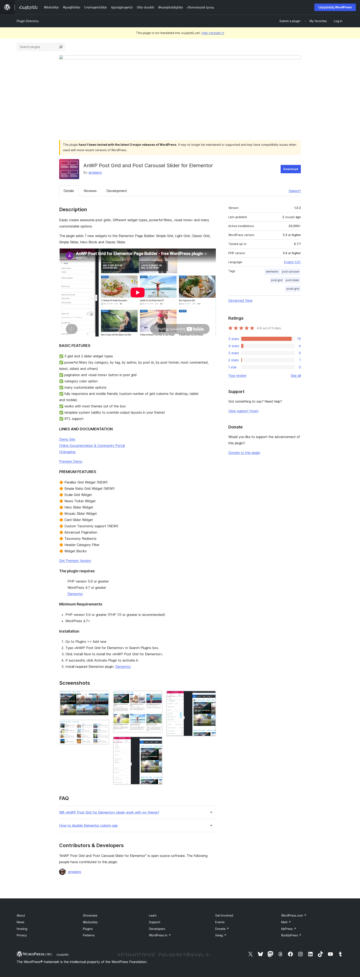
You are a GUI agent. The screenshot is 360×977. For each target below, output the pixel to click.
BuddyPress (291, 935)
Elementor (75, 594)
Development (116, 191)
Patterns (89, 935)
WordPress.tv (160, 935)
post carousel (290, 271)
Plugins (88, 929)
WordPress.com (293, 915)
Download (290, 169)
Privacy (22, 935)
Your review (237, 375)
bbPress (288, 929)
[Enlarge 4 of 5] (157, 742)
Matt (286, 922)
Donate (222, 929)
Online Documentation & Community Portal (92, 445)
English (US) (292, 262)
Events (220, 922)
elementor (272, 271)
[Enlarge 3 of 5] (157, 696)
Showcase (90, 915)
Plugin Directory (28, 21)
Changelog (67, 452)
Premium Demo (70, 461)
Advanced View (240, 300)
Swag (220, 935)
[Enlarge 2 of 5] (104, 725)
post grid (276, 280)
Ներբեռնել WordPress (335, 7)
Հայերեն (62, 954)
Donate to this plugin (244, 453)
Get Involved (224, 915)
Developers (157, 929)
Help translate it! (212, 33)
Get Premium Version (75, 561)
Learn (153, 915)
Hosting (22, 929)
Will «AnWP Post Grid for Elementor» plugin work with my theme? (109, 812)
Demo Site (67, 439)
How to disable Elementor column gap (88, 826)
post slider (292, 280)
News (20, 922)
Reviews (90, 191)
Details (69, 191)
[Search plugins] (61, 47)
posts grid (292, 288)
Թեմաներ (90, 922)
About (21, 915)
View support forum (243, 411)
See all (296, 375)
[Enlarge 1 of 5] (104, 696)
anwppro (95, 172)
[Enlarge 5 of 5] (211, 696)
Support (295, 191)
